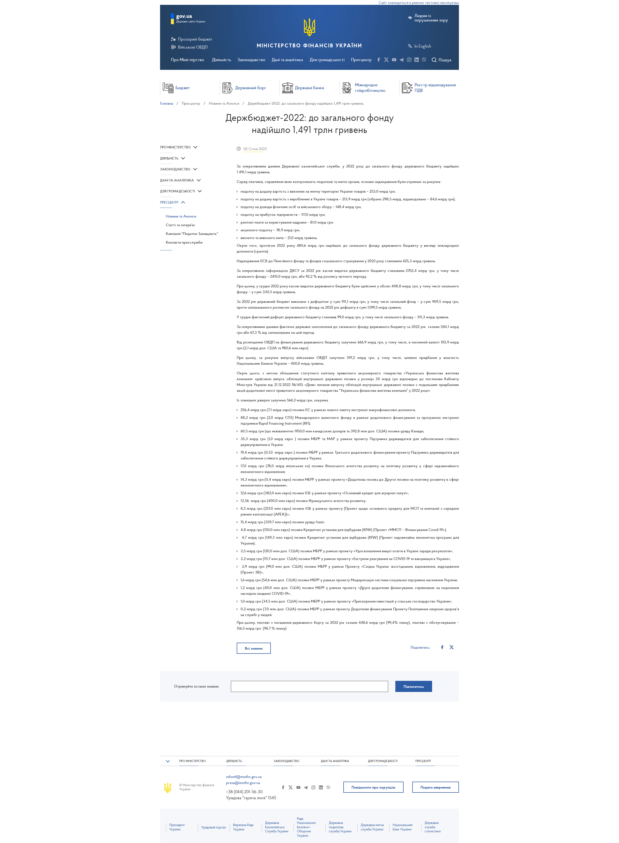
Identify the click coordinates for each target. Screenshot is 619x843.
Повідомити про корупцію (373, 787)
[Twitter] (452, 647)
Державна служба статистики (433, 827)
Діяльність (221, 59)
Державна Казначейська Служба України (276, 827)
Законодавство (251, 59)
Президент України (177, 827)
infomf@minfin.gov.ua (244, 776)
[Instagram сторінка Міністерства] (409, 59)
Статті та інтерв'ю (180, 224)
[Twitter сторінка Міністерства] (386, 59)
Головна (166, 103)
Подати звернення (435, 787)
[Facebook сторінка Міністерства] (378, 59)
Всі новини (254, 648)
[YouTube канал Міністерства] (394, 59)
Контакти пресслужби (184, 242)
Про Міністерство (187, 59)
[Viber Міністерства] (424, 59)
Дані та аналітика (287, 59)
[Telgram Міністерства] (401, 59)
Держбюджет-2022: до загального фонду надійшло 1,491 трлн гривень (306, 103)
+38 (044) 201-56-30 (244, 791)
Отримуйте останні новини (196, 686)
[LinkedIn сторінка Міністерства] (416, 59)
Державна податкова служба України (340, 827)
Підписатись (414, 686)
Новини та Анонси (224, 103)
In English (422, 46)
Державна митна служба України (372, 827)
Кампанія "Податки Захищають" (192, 233)
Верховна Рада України (243, 827)
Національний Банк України (402, 827)
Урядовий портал (213, 827)
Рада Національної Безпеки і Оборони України (306, 827)
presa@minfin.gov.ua (243, 782)
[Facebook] (442, 647)
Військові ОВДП (193, 47)
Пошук (445, 60)
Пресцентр (361, 59)
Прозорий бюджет (195, 39)
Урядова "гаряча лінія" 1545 (251, 797)
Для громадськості (327, 59)
